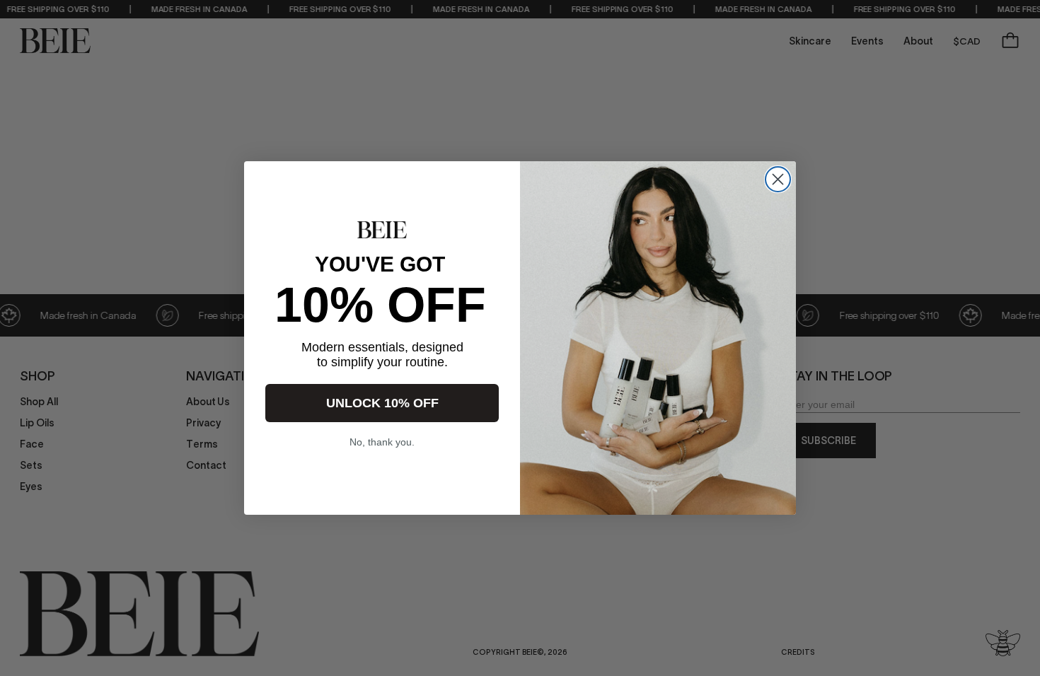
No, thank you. (382, 442)
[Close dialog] (777, 179)
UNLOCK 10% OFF (382, 403)
